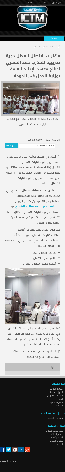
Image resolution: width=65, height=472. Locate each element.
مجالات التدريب (57, 389)
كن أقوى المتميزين (55, 418)
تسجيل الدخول (57, 2)
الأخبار (61, 399)
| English (28, 2)
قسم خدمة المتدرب (55, 431)
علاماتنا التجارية (57, 441)
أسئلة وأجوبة (57, 437)
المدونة (60, 406)
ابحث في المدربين (55, 396)
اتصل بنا (60, 444)
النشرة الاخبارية (57, 402)
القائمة (54, 38)
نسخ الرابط (11, 146)
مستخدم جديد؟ (42, 2)
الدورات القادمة (57, 392)
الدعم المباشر (56, 434)
